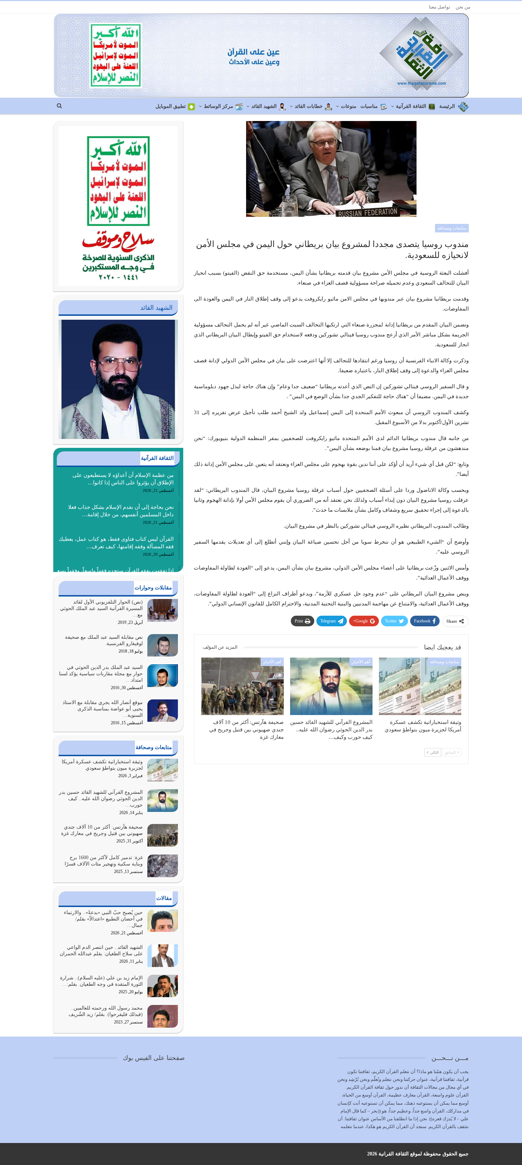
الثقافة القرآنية (411, 106)
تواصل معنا (439, 7)
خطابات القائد (309, 106)
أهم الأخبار (361, 661)
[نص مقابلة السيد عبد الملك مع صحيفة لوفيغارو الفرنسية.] (162, 645)
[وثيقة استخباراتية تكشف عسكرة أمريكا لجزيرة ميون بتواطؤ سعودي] (420, 686)
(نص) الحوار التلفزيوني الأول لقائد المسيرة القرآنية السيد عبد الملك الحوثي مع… (101, 608)
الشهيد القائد (264, 106)
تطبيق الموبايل (171, 106)
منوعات (349, 106)
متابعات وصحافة (451, 228)
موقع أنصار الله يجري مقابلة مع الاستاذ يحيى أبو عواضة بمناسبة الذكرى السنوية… (102, 709)
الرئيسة (447, 106)
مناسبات (369, 106)
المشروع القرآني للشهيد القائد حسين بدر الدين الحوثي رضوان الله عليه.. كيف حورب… (101, 799)
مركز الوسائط (218, 106)
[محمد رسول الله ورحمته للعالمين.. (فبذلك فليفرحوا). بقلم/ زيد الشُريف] (162, 1016)
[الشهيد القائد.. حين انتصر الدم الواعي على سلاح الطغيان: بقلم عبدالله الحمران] (162, 955)
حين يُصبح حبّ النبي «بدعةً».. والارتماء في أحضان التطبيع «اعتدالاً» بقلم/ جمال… (103, 919)
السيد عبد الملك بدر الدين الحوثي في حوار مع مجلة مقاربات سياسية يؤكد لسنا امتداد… (101, 674)
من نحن (463, 7)
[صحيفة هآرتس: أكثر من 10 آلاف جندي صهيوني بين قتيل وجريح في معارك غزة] (242, 686)
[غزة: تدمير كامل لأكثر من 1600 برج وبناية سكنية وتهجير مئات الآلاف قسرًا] (162, 865)
